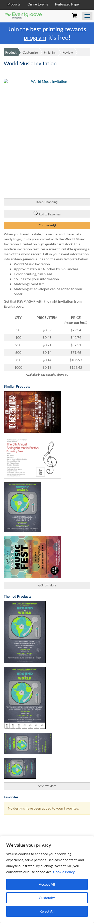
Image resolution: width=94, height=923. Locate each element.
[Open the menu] (87, 16)
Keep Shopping (47, 202)
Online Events (38, 4)
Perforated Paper (67, 4)
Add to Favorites (49, 214)
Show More (48, 585)
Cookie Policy (64, 872)
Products (14, 4)
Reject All (47, 911)
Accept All (47, 884)
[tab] (47, 585)
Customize (47, 898)
